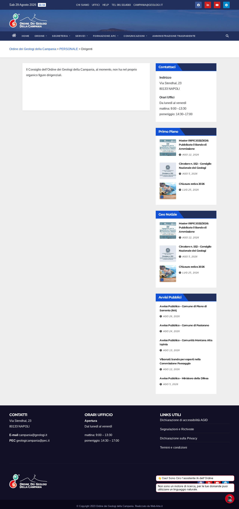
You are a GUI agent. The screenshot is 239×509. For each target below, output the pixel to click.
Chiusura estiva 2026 (191, 184)
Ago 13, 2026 (171, 350)
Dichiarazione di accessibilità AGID (184, 420)
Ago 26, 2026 (171, 316)
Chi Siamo (82, 5)
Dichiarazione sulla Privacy (178, 438)
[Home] (14, 36)
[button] (227, 36)
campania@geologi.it (148, 5)
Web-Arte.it (156, 506)
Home (25, 36)
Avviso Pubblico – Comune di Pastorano (184, 325)
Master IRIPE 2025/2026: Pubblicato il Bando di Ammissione (194, 144)
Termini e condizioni (173, 447)
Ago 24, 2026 (171, 331)
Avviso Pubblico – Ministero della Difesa (184, 378)
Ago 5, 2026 (190, 173)
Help (106, 5)
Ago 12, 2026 (190, 154)
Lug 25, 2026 (190, 190)
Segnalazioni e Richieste (177, 429)
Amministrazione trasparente (173, 36)
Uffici (96, 5)
